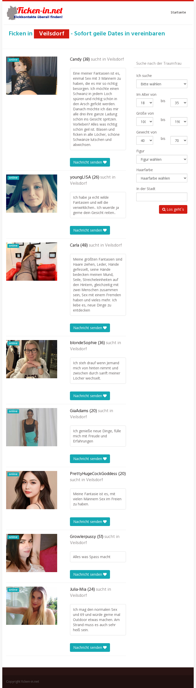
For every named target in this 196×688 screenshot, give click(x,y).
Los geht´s (175, 209)
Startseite (178, 13)
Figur (140, 151)
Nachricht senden (88, 162)
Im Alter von (146, 94)
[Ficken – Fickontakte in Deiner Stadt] (35, 12)
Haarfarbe (144, 169)
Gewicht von (146, 132)
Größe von (145, 113)
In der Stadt (145, 188)
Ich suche (144, 75)
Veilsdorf (115, 60)
